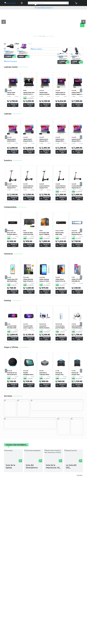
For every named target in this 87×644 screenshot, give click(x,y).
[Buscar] (67, 3)
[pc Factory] (10, 3)
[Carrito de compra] (76, 3)
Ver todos (79, 475)
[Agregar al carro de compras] (12, 105)
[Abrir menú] (21, 3)
